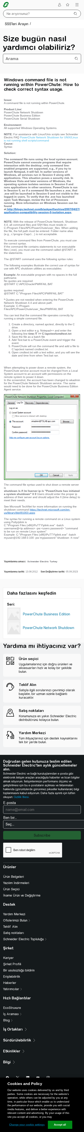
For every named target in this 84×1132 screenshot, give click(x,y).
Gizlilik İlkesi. (21, 797)
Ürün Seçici (11, 889)
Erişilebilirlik (11, 976)
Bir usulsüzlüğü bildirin (19, 970)
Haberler (9, 983)
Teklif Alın (10, 927)
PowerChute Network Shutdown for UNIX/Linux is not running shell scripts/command (41, 139)
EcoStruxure (12, 1008)
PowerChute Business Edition (46, 614)
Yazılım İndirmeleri (16, 883)
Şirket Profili (12, 964)
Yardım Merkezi (14, 914)
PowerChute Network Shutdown (48, 628)
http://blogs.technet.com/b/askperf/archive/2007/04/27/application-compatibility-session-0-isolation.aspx (42, 211)
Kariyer (8, 958)
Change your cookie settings (27, 1124)
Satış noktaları (13, 933)
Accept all (60, 1124)
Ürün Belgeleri (13, 877)
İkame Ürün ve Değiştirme (21, 895)
